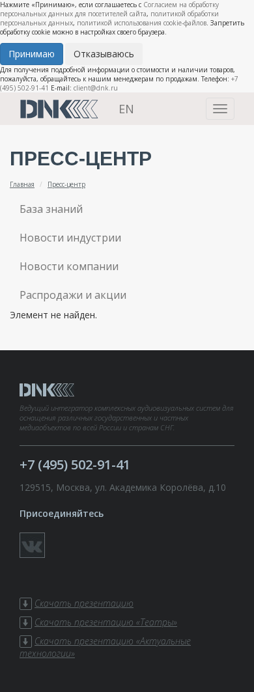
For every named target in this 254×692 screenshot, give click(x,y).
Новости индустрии (70, 237)
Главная (22, 184)
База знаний (51, 209)
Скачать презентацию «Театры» (106, 622)
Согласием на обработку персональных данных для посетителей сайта (109, 9)
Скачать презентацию (84, 603)
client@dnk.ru (96, 87)
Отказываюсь (104, 54)
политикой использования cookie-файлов (141, 22)
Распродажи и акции (73, 295)
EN (126, 109)
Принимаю (31, 54)
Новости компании (69, 266)
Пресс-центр (66, 184)
